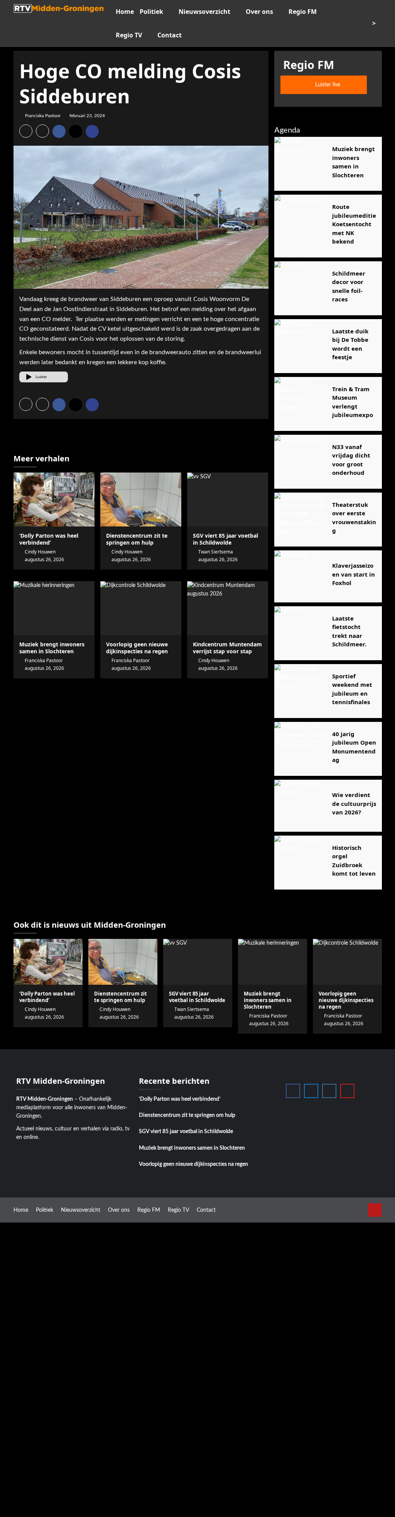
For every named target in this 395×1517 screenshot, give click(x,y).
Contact (169, 35)
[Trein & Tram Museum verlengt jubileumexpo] (300, 403)
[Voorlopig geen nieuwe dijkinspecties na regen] (140, 608)
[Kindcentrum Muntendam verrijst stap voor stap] (227, 608)
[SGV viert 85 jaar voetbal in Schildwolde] (227, 499)
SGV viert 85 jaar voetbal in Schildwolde (186, 1131)
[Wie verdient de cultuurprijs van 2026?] (300, 806)
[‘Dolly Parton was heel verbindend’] (54, 499)
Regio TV (129, 35)
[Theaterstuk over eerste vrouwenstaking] (300, 519)
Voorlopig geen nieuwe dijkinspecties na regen (193, 1164)
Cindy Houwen (40, 551)
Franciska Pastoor (43, 115)
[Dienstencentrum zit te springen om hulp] (140, 499)
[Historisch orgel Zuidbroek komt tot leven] (300, 862)
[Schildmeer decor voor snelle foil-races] (300, 287)
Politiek (151, 11)
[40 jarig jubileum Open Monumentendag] (300, 748)
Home (125, 11)
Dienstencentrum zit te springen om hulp (136, 539)
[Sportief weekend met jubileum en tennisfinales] (300, 690)
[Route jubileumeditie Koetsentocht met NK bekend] (300, 221)
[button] (25, 131)
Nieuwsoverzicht (204, 11)
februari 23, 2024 (87, 115)
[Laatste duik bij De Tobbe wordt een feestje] (300, 345)
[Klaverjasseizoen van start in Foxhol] (300, 576)
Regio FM (303, 11)
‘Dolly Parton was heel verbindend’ (48, 539)
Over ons (259, 11)
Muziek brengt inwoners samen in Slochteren (192, 1148)
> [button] (374, 23)
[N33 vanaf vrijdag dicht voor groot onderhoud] (300, 461)
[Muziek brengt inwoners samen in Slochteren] (54, 608)
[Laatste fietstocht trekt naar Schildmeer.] (300, 632)
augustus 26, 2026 (44, 559)
